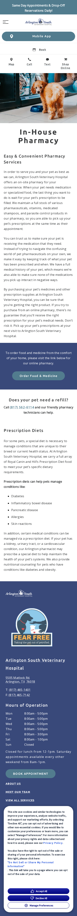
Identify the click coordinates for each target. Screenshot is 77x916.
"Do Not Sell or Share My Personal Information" (31, 864)
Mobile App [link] (41, 36)
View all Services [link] (20, 800)
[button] (5, 22)
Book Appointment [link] (30, 773)
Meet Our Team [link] (18, 791)
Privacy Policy (53, 843)
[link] (38, 22)
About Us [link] (13, 783)
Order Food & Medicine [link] (38, 375)
